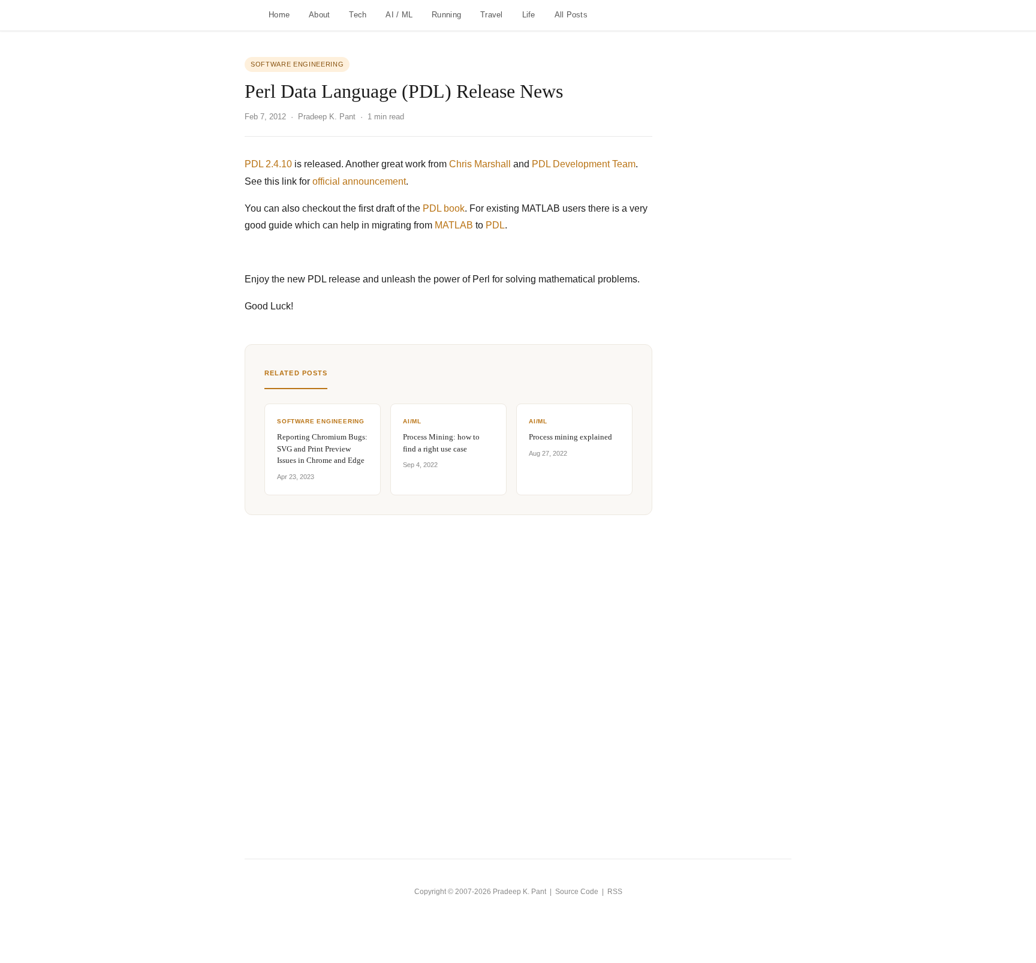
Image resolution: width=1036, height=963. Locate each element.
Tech (357, 14)
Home (279, 14)
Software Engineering (297, 64)
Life (528, 14)
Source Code (576, 891)
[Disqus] (448, 665)
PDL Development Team (584, 164)
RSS (614, 891)
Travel (491, 14)
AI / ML (399, 14)
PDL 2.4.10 (268, 164)
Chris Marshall (480, 164)
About (319, 14)
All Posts (571, 14)
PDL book (444, 208)
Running (446, 14)
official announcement (359, 181)
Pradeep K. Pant (519, 891)
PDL (495, 225)
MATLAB (454, 225)
